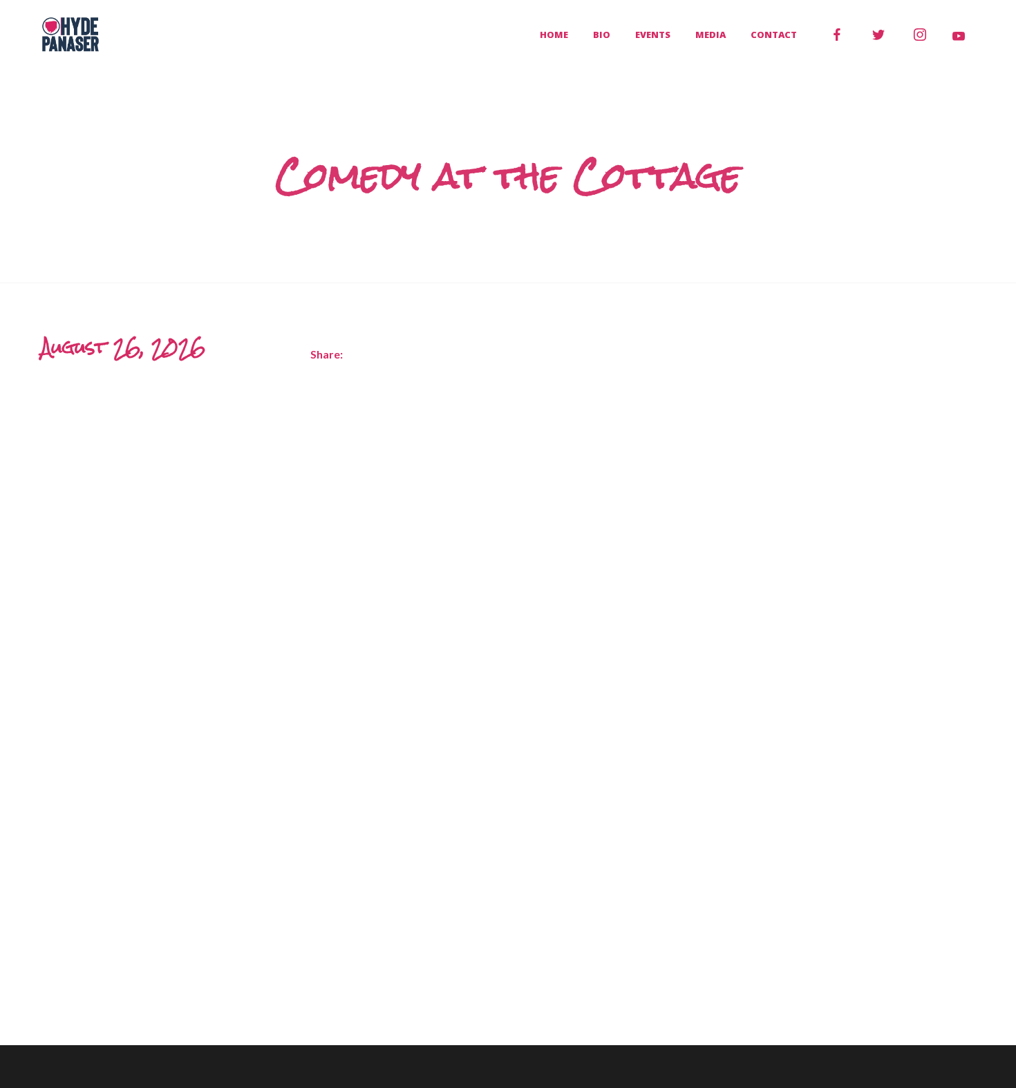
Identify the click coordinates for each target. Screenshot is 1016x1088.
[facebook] (837, 34)
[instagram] (920, 34)
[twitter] (878, 34)
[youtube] (958, 36)
